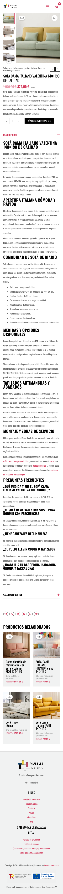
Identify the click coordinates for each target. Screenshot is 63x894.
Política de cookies (31, 844)
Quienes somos (31, 803)
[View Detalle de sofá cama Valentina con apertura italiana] (9, 57)
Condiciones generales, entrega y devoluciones (31, 848)
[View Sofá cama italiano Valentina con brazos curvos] (9, 44)
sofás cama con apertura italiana (16, 461)
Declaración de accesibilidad (31, 852)
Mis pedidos (31, 817)
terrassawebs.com (51, 865)
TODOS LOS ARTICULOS (31, 799)
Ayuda (31, 812)
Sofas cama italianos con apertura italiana (20, 68)
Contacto (31, 808)
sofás (52, 461)
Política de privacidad (31, 839)
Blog (31, 821)
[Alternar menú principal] (47, 6)
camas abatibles (39, 465)
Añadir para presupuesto (39, 120)
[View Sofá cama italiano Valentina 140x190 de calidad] (9, 18)
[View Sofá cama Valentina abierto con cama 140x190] (9, 31)
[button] (55, 18)
